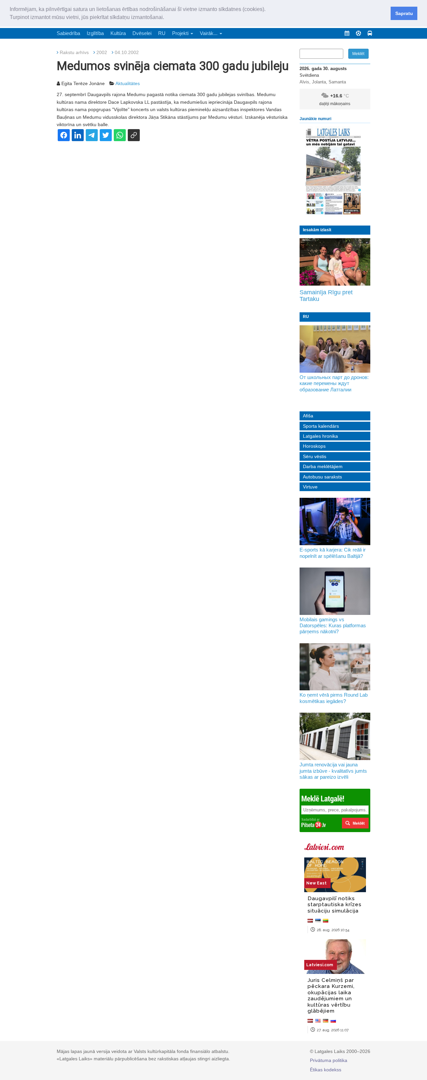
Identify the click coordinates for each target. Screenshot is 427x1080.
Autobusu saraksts (322, 476)
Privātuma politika (328, 1060)
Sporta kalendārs (321, 426)
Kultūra (118, 33)
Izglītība (95, 33)
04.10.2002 (127, 52)
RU (161, 33)
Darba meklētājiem (323, 466)
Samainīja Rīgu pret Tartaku (326, 295)
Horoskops (314, 446)
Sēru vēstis (314, 456)
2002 (101, 52)
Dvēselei (141, 33)
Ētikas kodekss (325, 1069)
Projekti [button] (181, 33)
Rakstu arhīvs (74, 52)
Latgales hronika (320, 436)
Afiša (308, 415)
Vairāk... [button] (209, 33)
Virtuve (310, 486)
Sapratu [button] (404, 13)
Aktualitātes (127, 83)
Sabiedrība (68, 33)
